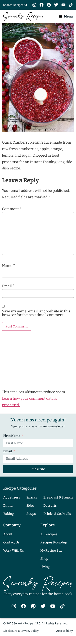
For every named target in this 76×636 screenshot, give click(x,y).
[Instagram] (34, 5)
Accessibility (64, 631)
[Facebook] (42, 5)
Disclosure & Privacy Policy (21, 631)
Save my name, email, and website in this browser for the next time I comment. (36, 313)
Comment (11, 209)
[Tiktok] (71, 5)
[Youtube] (63, 5)
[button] (66, 16)
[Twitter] (56, 5)
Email (8, 286)
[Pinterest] (49, 5)
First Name (12, 436)
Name (8, 266)
